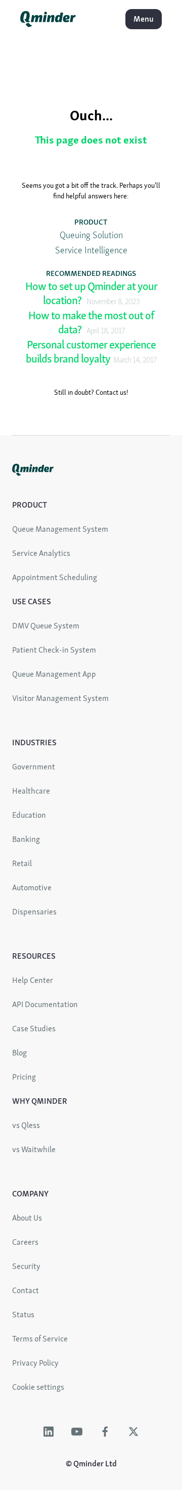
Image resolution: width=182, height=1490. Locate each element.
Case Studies (34, 1028)
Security (26, 1266)
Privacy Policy (35, 1363)
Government (33, 766)
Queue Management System (60, 529)
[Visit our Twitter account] (133, 1432)
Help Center (32, 980)
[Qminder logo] (48, 23)
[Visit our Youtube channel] (77, 1432)
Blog (19, 1052)
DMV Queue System (45, 625)
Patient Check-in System (54, 650)
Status (23, 1314)
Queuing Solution (91, 235)
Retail (22, 863)
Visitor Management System (60, 698)
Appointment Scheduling (54, 577)
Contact (25, 1290)
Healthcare (31, 791)
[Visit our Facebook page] (105, 1432)
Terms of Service (40, 1338)
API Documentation (45, 1004)
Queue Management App (54, 674)
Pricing (24, 1077)
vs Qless (26, 1125)
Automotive (32, 887)
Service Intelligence (91, 250)
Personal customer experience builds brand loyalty (91, 352)
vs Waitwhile (34, 1149)
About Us (27, 1218)
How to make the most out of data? (91, 323)
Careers (25, 1242)
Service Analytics (41, 553)
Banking (26, 839)
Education (29, 815)
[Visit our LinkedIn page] (48, 1432)
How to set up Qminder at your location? (91, 293)
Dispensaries (34, 911)
